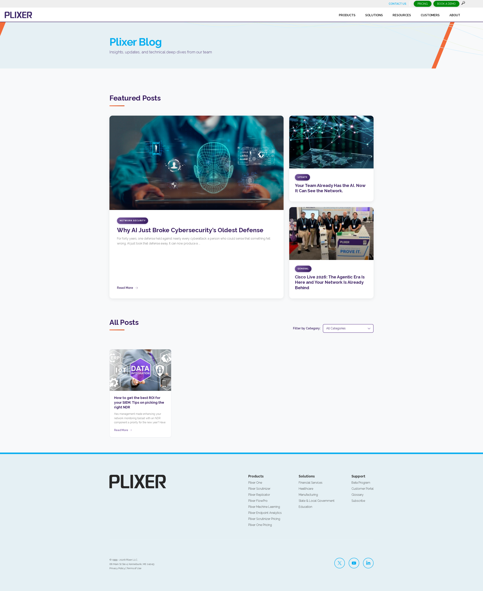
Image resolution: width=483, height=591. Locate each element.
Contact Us (397, 3)
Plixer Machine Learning (264, 507)
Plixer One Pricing (260, 525)
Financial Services (310, 482)
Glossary (357, 494)
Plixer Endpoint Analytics (265, 513)
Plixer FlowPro (258, 501)
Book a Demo (446, 3)
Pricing (423, 3)
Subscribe (358, 501)
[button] (463, 4)
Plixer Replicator (259, 494)
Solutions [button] (374, 15)
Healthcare (306, 488)
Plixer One (255, 482)
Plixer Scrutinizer (259, 488)
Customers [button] (430, 15)
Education (305, 507)
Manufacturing (308, 494)
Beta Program (360, 482)
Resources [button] (402, 15)
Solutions (307, 476)
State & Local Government (317, 501)
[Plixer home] (18, 15)
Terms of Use (134, 568)
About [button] (454, 15)
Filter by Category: (307, 328)
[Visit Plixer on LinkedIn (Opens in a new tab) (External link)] (368, 563)
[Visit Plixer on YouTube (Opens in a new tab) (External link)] (354, 563)
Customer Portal (362, 488)
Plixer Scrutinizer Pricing (264, 519)
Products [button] (347, 15)
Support (358, 476)
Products (256, 476)
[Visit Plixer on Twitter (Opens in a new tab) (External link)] (339, 563)
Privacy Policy (117, 568)
